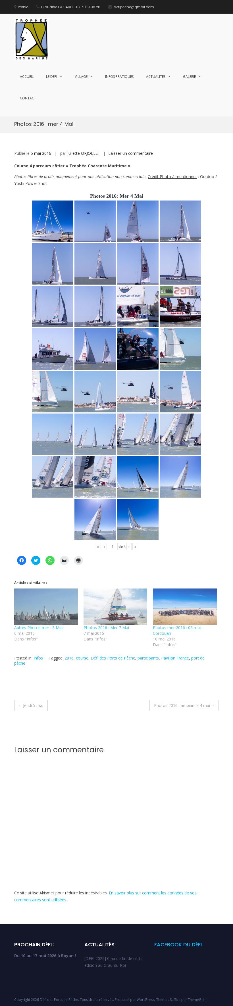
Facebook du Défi (178, 944)
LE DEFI (51, 76)
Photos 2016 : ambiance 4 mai (182, 705)
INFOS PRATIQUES (119, 76)
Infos (38, 658)
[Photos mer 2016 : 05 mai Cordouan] (185, 606)
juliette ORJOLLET (83, 153)
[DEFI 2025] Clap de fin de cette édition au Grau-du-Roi (113, 962)
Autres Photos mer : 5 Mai (38, 627)
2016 (69, 658)
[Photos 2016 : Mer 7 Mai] (115, 606)
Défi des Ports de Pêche (113, 658)
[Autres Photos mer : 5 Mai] (46, 606)
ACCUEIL (27, 76)
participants (148, 658)
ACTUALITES (155, 76)
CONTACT (28, 98)
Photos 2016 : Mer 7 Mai (106, 627)
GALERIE (189, 76)
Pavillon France (175, 658)
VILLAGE (81, 76)
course (82, 658)
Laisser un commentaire (130, 153)
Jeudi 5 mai (33, 705)
